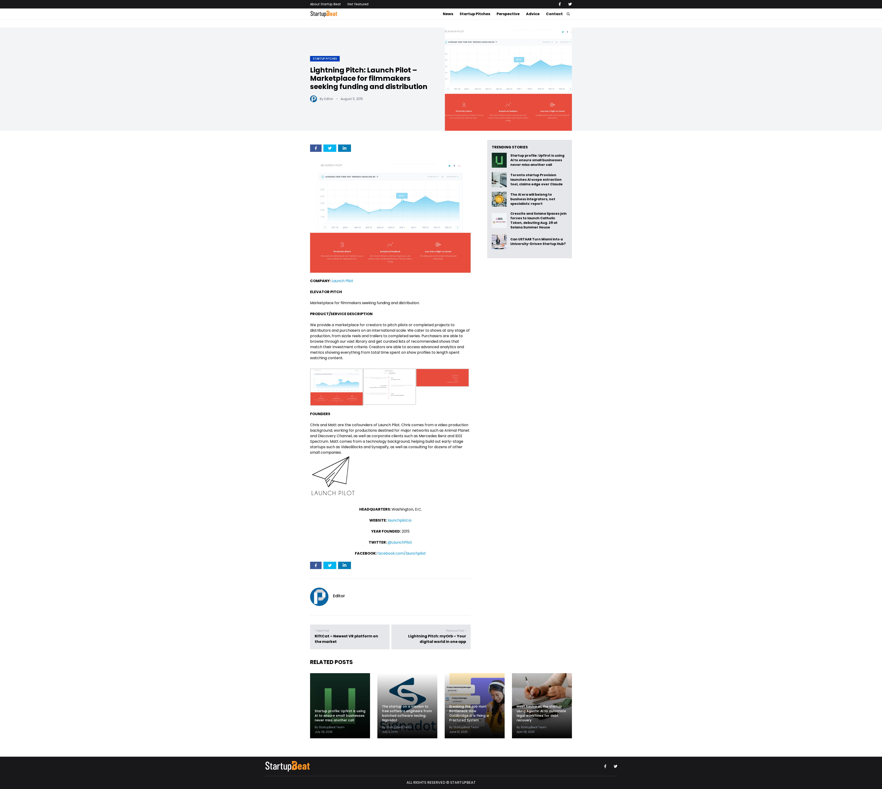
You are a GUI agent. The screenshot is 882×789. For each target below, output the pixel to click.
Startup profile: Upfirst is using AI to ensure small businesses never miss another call (537, 160)
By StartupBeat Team (330, 727)
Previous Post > (456, 631)
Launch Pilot (342, 280)
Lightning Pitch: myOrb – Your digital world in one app (437, 639)
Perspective (508, 14)
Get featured (357, 4)
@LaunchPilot (400, 542)
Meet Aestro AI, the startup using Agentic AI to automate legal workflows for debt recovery (541, 713)
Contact (554, 14)
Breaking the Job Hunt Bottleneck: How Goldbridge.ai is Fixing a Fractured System (469, 713)
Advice (533, 14)
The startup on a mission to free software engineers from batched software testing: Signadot (407, 713)
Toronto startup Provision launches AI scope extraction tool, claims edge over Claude (536, 179)
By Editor (326, 99)
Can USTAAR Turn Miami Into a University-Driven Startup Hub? (538, 241)
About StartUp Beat (325, 4)
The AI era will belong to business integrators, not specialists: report (532, 199)
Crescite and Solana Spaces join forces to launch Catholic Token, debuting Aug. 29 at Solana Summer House (538, 220)
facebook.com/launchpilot (401, 553)
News (448, 14)
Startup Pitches (475, 14)
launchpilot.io (400, 520)
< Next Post (322, 631)
